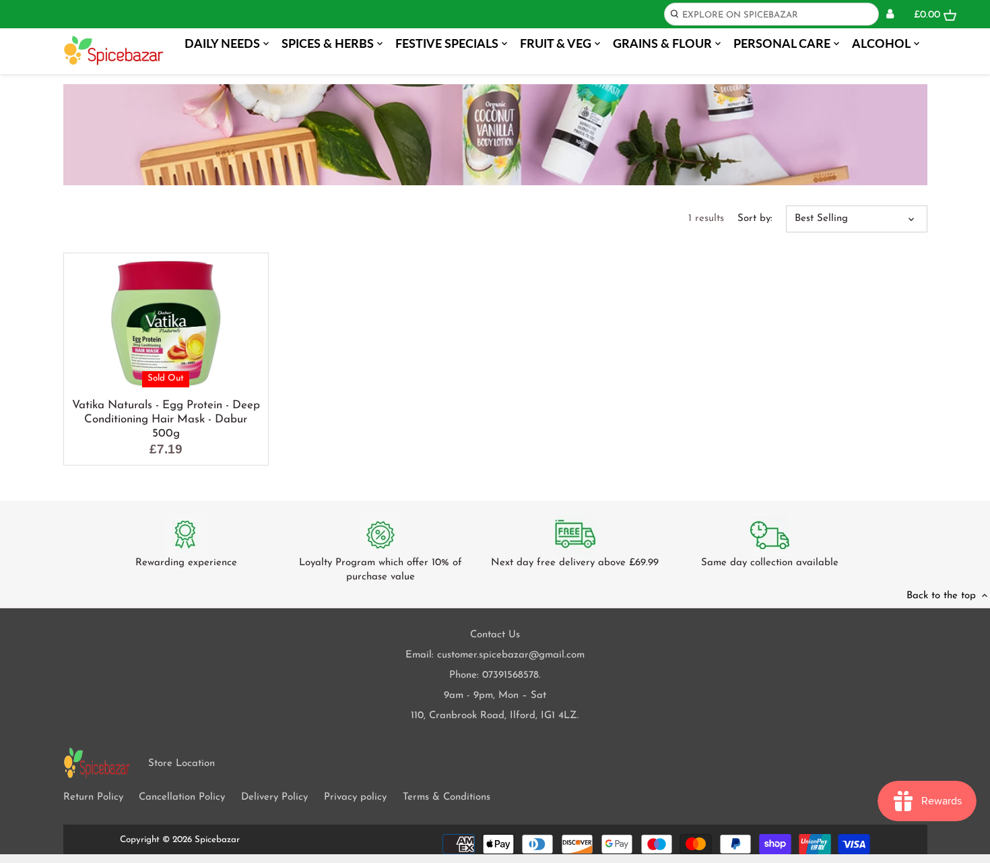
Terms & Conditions (446, 797)
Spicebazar (217, 839)
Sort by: (754, 219)
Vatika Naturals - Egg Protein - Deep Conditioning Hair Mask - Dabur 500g (166, 419)
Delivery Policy (274, 797)
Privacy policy (355, 797)
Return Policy (93, 797)
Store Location (181, 764)
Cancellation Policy (182, 797)
